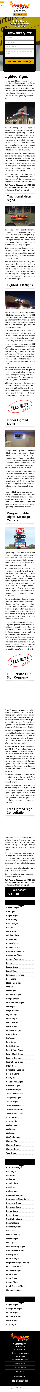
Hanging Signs (12, 999)
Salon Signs (11, 1278)
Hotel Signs (11, 1231)
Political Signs (12, 1258)
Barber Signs (11, 1179)
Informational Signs (15, 1002)
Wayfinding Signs (13, 1137)
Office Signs (11, 1034)
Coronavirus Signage (15, 951)
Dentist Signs (12, 1211)
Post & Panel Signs (14, 1050)
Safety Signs (11, 1078)
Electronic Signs (13, 983)
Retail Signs (11, 1274)
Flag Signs (10, 987)
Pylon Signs (11, 1066)
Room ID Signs (12, 1074)
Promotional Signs (14, 1062)
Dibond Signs (12, 967)
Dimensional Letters (15, 975)
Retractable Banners (15, 1070)
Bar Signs (10, 1175)
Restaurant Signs (13, 1270)
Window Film (11, 1141)
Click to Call (21, 14)
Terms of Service (20, 1367)
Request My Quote (18, 62)
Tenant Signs (12, 1101)
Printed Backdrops (14, 1054)
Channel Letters (13, 947)
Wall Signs (10, 1133)
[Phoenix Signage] (20, 1337)
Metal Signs (11, 1026)
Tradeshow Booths (14, 1109)
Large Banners (12, 1010)
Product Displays (13, 1058)
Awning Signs (12, 923)
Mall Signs (10, 1243)
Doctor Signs (12, 1215)
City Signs (10, 1187)
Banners (9, 927)
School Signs (12, 1282)
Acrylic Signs (12, 915)
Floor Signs (11, 991)
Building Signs (12, 935)
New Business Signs (15, 1250)
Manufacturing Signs (15, 1247)
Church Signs (12, 1183)
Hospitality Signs (13, 1227)
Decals (9, 963)
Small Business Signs (15, 1286)
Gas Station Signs (14, 1219)
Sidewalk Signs (13, 1086)
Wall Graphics (12, 1125)
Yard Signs (11, 1153)
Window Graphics (13, 1145)
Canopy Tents (12, 943)
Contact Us (20, 1371)
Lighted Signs (12, 1014)
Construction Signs (14, 1195)
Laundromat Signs (14, 1235)
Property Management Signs (18, 1262)
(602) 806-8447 (20, 11)
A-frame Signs (12, 908)
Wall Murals (11, 1129)
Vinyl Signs (11, 1324)
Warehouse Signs (13, 1290)
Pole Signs (11, 1042)
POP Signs (10, 1038)
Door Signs (11, 979)
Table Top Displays (14, 1093)
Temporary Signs (13, 1097)
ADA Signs (10, 911)
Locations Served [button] (19, 1376)
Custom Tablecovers (15, 959)
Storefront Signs (13, 1089)
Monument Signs (13, 1030)
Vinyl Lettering (12, 1117)
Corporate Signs (13, 1203)
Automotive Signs (14, 1167)
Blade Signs (11, 931)
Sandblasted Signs (14, 1082)
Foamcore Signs (13, 995)
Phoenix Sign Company (20, 1359)
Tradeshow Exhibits (14, 1113)
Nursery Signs (12, 1254)
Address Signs (12, 919)
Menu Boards (12, 1022)
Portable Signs (12, 1046)
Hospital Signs (12, 1223)
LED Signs (10, 1006)
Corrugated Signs (14, 955)
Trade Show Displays (15, 1105)
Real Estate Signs (14, 1266)
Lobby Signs (11, 1018)
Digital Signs (11, 971)
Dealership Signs (13, 1207)
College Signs (12, 1191)
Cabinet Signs (12, 939)
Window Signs (12, 1149)
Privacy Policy (20, 1363)
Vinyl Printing (12, 1121)
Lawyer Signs (12, 1239)
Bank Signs (11, 1171)
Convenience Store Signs (17, 1199)
